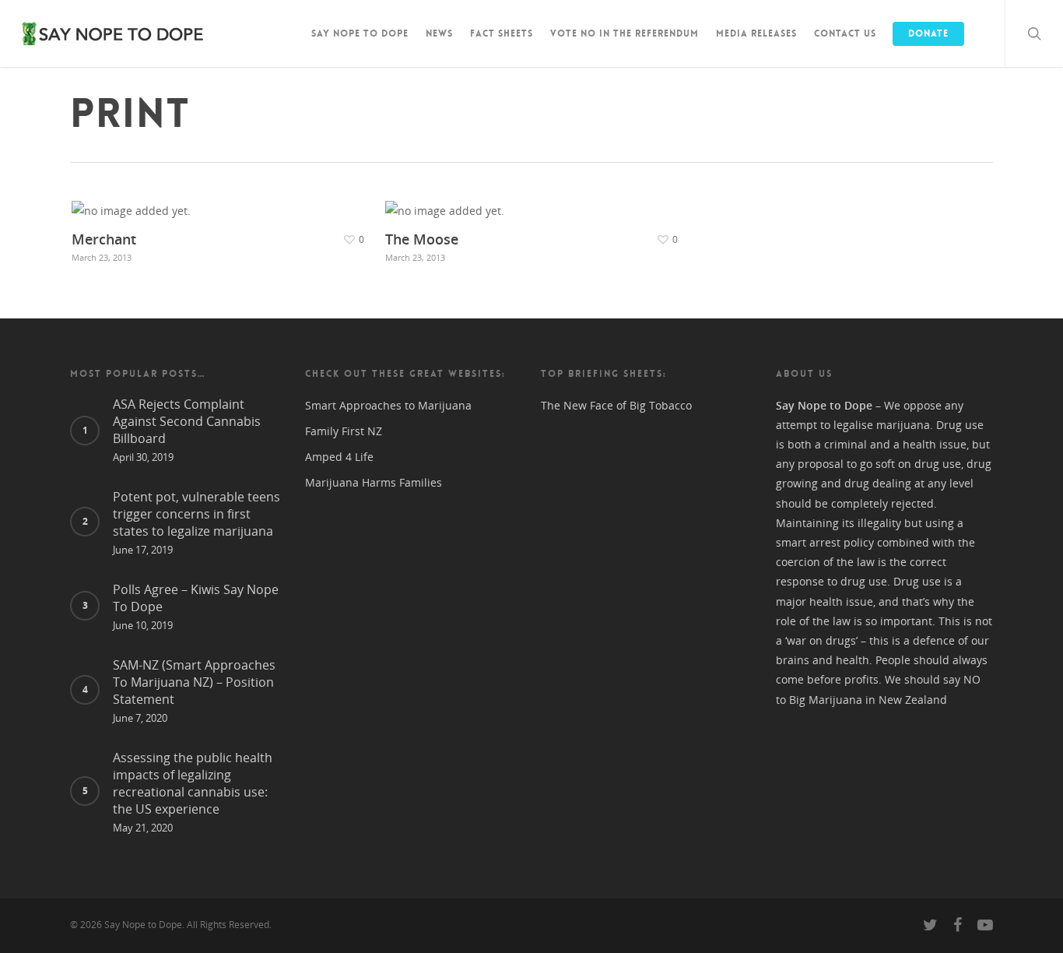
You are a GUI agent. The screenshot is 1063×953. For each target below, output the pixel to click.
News (439, 33)
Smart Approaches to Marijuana (388, 405)
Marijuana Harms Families (373, 482)
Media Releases (756, 33)
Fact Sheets (501, 33)
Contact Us (845, 33)
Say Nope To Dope (360, 33)
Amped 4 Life (339, 456)
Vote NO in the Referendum (624, 33)
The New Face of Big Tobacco (616, 405)
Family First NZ (343, 431)
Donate (928, 33)
